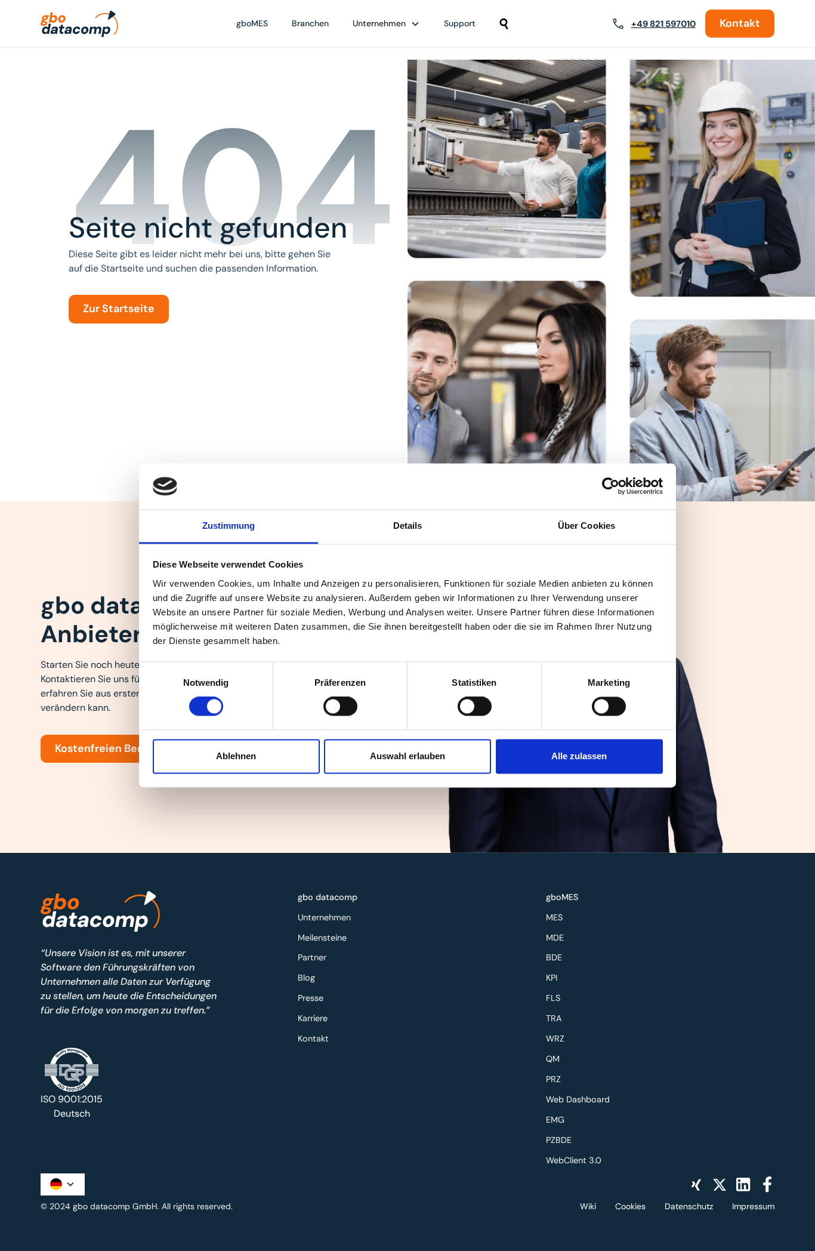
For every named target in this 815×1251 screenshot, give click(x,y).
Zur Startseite (119, 308)
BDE (554, 957)
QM (553, 1058)
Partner (312, 957)
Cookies (630, 1206)
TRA (554, 1018)
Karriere (313, 1018)
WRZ (555, 1038)
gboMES (252, 23)
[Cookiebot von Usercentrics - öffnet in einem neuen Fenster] (610, 486)
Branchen (310, 23)
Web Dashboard (578, 1099)
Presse (310, 998)
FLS (553, 998)
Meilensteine (322, 937)
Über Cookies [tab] (586, 525)
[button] (386, 24)
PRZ (553, 1079)
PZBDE (559, 1140)
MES (554, 917)
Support (460, 23)
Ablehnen (236, 756)
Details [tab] (407, 525)
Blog (306, 977)
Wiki (588, 1206)
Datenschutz (689, 1206)
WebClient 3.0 (573, 1160)
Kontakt (740, 23)
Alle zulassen (579, 756)
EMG (555, 1119)
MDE (555, 937)
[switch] (340, 706)
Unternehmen (324, 917)
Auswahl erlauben (407, 756)
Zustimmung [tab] (228, 525)
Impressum (753, 1206)
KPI (551, 977)
